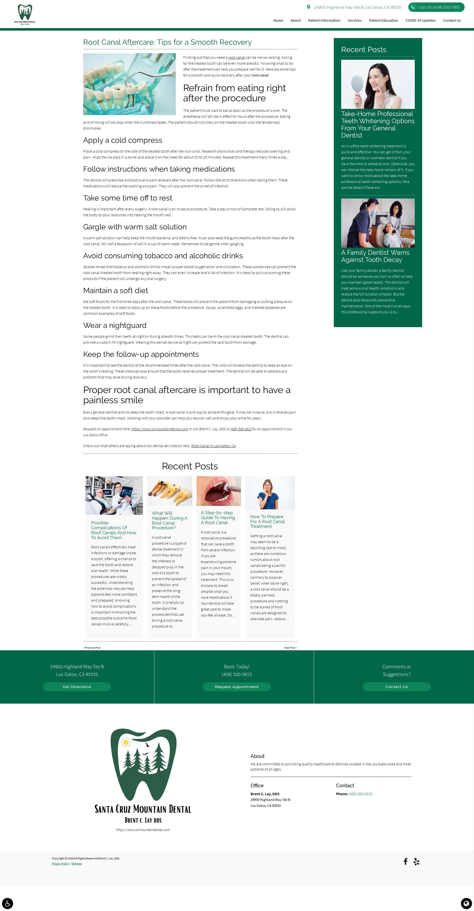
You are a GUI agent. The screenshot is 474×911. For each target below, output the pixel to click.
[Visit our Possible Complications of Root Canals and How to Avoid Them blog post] (114, 495)
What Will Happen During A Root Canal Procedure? (169, 520)
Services (355, 20)
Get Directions (77, 686)
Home (278, 20)
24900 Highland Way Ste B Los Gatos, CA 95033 (356, 7)
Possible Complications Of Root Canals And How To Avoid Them (114, 530)
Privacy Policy (60, 863)
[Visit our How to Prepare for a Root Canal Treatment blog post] (270, 492)
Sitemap (77, 863)
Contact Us (452, 20)
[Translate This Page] (466, 903)
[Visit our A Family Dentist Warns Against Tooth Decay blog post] (378, 246)
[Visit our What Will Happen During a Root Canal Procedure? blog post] (169, 491)
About (296, 20)
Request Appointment (237, 686)
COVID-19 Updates (421, 20)
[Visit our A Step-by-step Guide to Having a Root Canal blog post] (219, 491)
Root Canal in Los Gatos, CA (213, 445)
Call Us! (439, 7)
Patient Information (324, 20)
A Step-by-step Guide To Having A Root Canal (218, 517)
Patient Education (383, 20)
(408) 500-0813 (241, 428)
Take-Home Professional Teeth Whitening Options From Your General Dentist (378, 124)
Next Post (289, 647)
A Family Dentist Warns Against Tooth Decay (375, 256)
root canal (236, 57)
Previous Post (92, 647)
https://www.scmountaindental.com (159, 428)
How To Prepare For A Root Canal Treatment (267, 521)
